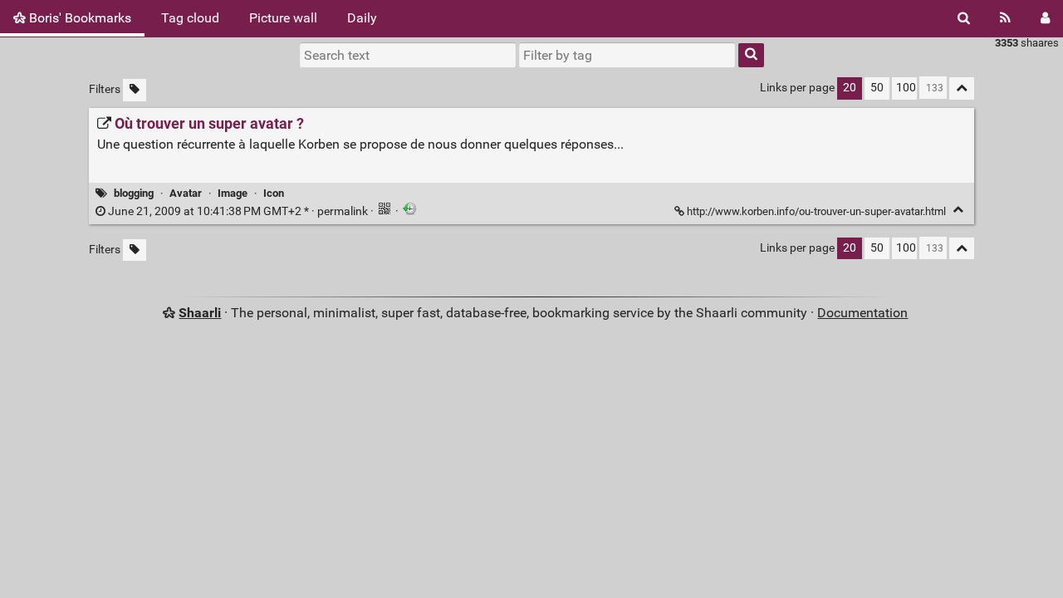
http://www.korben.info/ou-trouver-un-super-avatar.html (816, 211)
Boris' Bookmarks (78, 18)
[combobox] (627, 54)
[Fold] (957, 209)
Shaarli (200, 313)
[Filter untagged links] (134, 90)
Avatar (185, 193)
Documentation (862, 313)
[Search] (963, 18)
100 (906, 88)
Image (232, 193)
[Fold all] (961, 88)
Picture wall (283, 18)
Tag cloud (190, 18)
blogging (134, 193)
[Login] (1045, 18)
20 (849, 88)
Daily (362, 18)
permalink (237, 211)
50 (877, 88)
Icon (273, 193)
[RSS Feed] (1005, 18)
